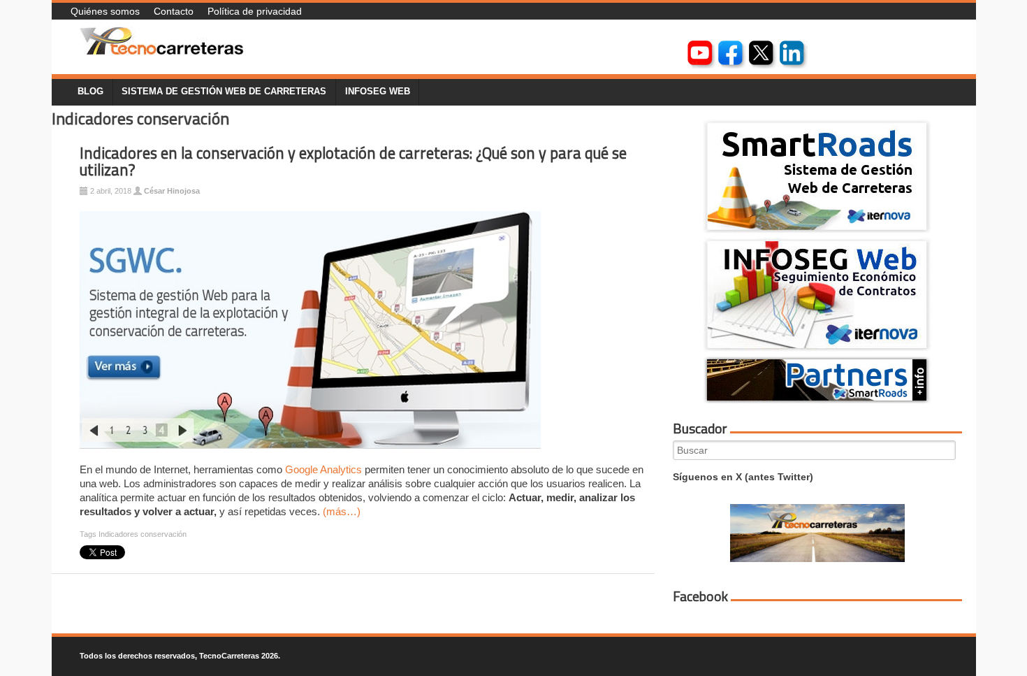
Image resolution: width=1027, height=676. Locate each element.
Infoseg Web (377, 91)
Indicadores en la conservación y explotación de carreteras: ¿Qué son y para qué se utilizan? (353, 161)
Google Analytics (323, 469)
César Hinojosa (172, 191)
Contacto (174, 11)
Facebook (700, 596)
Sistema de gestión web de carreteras (224, 91)
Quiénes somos (105, 11)
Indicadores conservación (143, 534)
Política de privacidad (254, 11)
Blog (90, 91)
